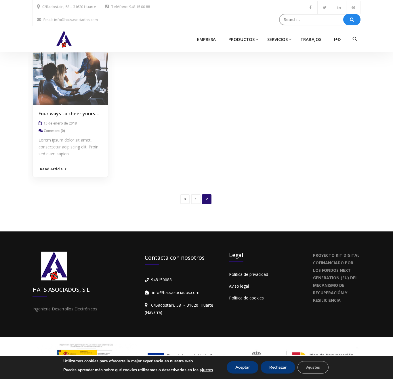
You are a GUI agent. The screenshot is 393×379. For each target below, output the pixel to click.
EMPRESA (206, 39)
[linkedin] (339, 7)
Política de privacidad (248, 274)
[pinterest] (353, 7)
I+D (337, 39)
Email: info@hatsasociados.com (70, 19)
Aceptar (242, 367)
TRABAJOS (310, 39)
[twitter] (325, 7)
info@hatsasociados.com (175, 292)
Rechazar (278, 367)
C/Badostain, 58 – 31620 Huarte (69, 6)
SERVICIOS (277, 39)
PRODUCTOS (241, 39)
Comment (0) (54, 130)
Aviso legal (239, 286)
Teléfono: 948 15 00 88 (130, 6)
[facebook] (310, 7)
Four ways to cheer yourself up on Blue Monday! (92, 113)
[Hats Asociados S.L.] (64, 38)
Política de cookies (246, 298)
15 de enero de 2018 (60, 123)
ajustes (206, 370)
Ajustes (313, 367)
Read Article (52, 168)
